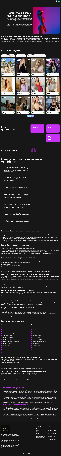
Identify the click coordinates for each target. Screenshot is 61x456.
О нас (29, 3)
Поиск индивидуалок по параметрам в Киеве (39, 3)
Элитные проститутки (52, 433)
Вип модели (50, 434)
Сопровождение (51, 428)
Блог (49, 3)
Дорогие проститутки (52, 436)
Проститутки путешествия (52, 430)
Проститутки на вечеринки (53, 431)
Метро (22, 3)
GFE (48, 442)
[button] (56, 1)
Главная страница (14, 3)
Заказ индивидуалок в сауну (53, 439)
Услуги (19, 3)
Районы (25, 3)
